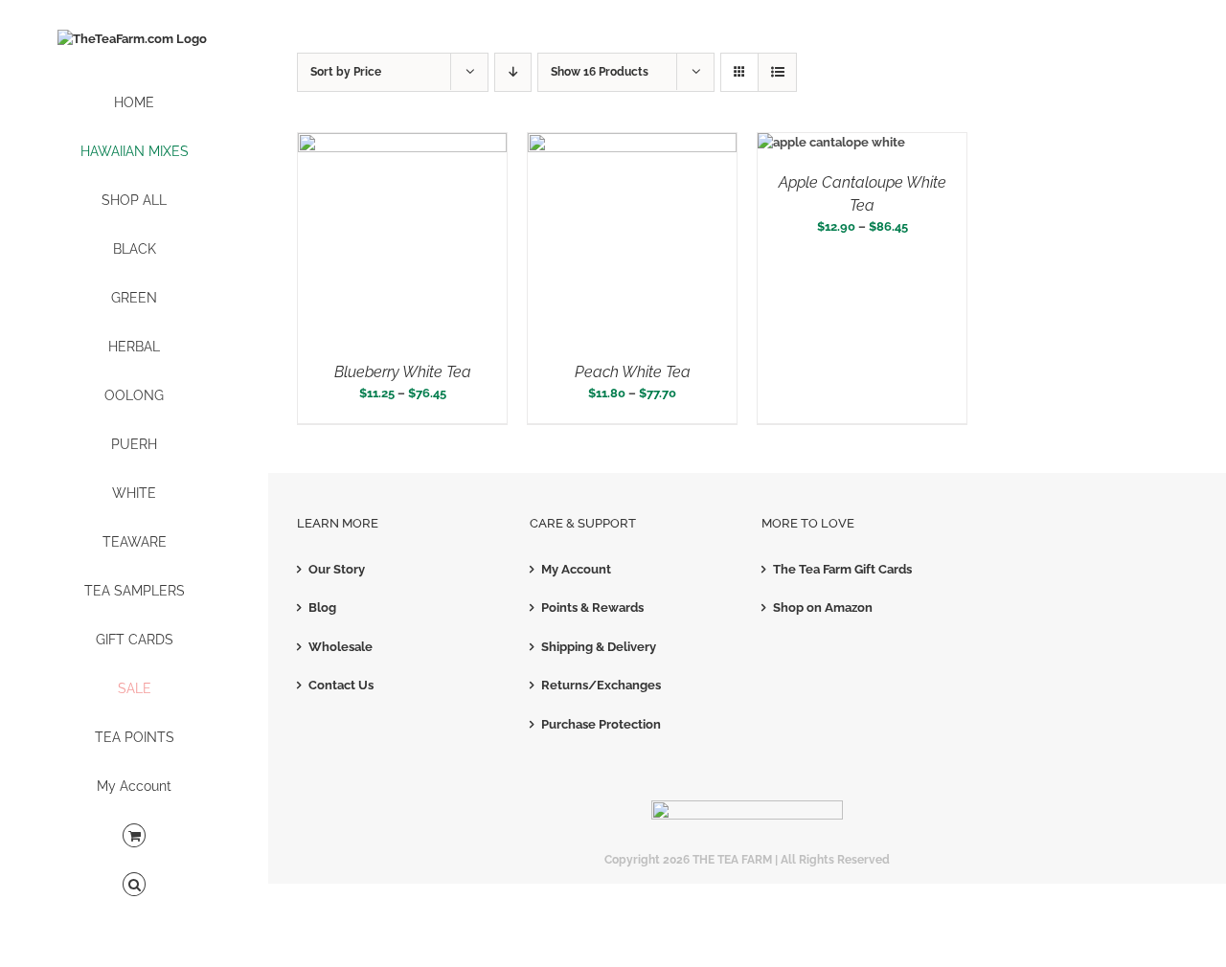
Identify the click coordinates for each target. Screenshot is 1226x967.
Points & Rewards (592, 607)
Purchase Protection (601, 724)
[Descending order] (513, 72)
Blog (322, 607)
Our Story (336, 569)
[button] (134, 885)
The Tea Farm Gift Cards (842, 569)
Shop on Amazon (823, 607)
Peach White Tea (633, 372)
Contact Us (341, 685)
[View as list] (777, 72)
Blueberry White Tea (402, 372)
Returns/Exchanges (601, 685)
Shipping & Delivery (598, 647)
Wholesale (340, 647)
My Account (576, 569)
